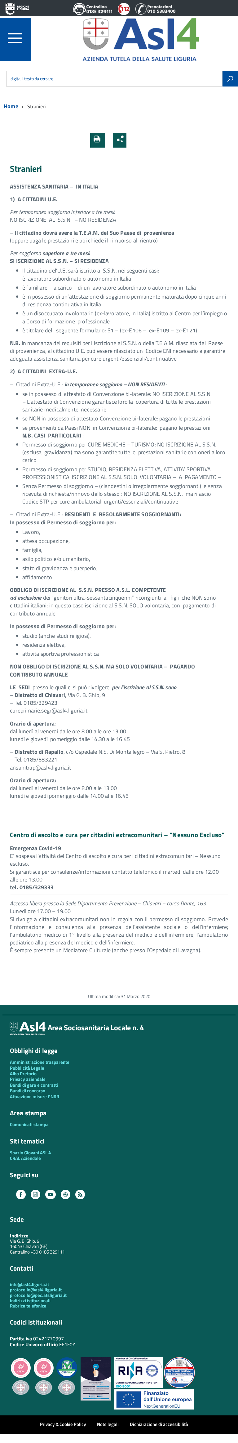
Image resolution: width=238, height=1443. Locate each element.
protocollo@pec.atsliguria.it (38, 1295)
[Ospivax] (66, 1377)
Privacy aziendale (28, 1079)
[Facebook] (21, 1194)
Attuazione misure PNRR (34, 1096)
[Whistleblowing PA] (96, 1398)
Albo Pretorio (23, 1073)
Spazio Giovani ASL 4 (30, 1152)
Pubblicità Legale (27, 1068)
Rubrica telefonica (28, 1305)
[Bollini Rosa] (21, 1377)
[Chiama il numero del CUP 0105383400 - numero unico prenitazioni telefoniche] (155, 13)
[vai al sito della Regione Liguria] (17, 9)
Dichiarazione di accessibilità (159, 1424)
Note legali (108, 1424)
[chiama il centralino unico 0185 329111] (92, 13)
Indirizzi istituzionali (30, 1300)
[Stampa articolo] (97, 140)
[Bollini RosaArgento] (21, 1400)
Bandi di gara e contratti (34, 1085)
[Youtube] (50, 1194)
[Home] (140, 38)
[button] (133, 140)
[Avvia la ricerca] (230, 79)
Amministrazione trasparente (39, 1062)
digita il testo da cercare (32, 78)
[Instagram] (35, 1194)
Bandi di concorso (27, 1090)
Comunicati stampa (29, 1124)
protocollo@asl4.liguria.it (36, 1289)
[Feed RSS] (80, 1194)
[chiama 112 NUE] (124, 13)
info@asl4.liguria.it (29, 1284)
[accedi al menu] (19, 38)
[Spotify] (65, 1194)
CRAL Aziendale (25, 1158)
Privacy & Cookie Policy (63, 1424)
